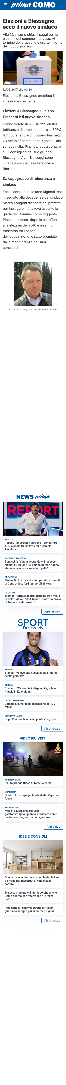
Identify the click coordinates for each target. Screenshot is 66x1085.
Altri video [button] (53, 826)
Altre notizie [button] (52, 612)
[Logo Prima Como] (33, 4)
